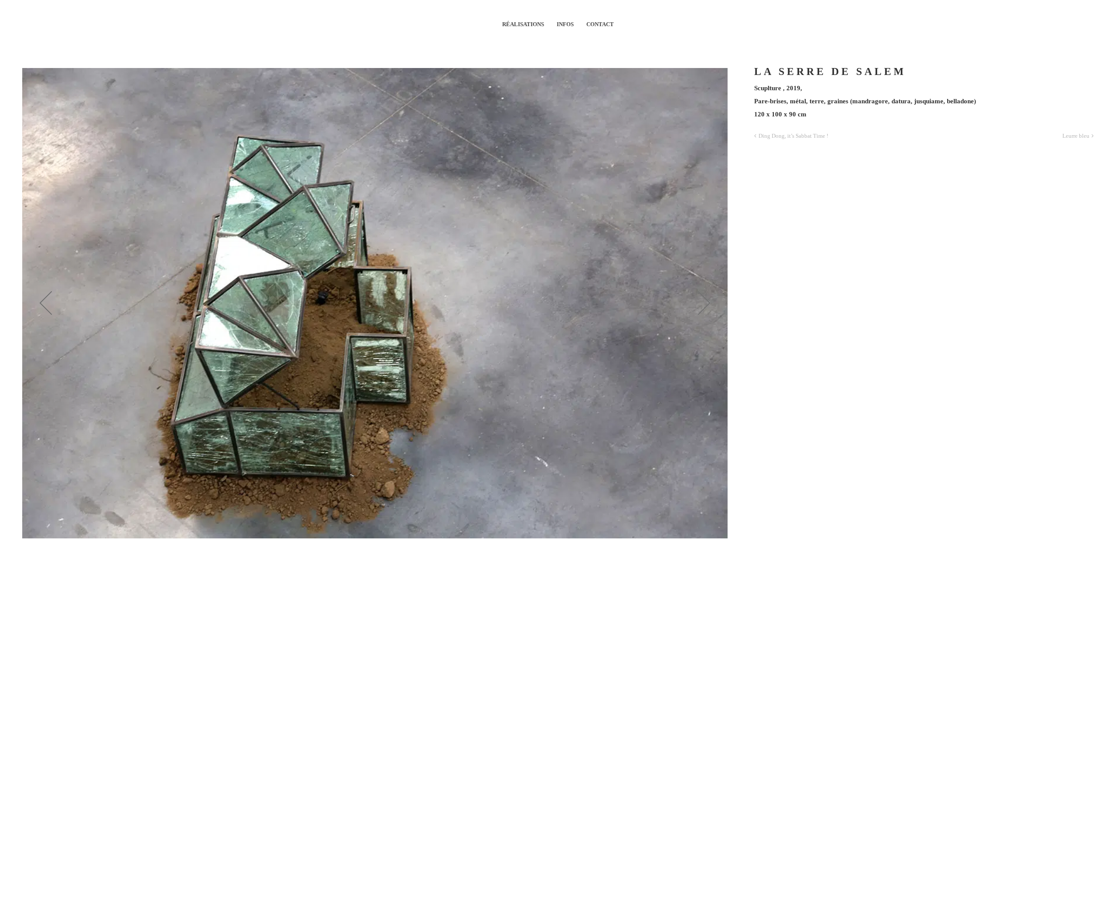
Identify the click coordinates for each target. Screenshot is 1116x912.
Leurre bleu (1075, 136)
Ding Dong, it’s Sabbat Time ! (793, 136)
